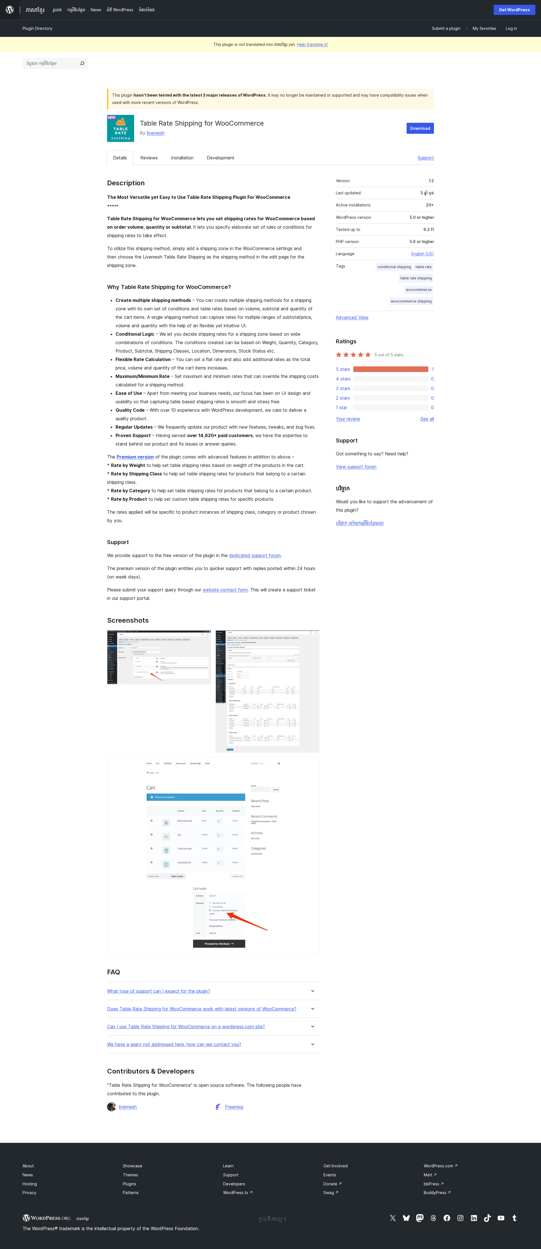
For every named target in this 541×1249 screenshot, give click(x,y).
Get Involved (335, 1165)
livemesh (156, 133)
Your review (348, 419)
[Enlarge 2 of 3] (312, 638)
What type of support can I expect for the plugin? (158, 991)
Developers (234, 1183)
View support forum (356, 466)
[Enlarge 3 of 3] (312, 765)
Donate (332, 1183)
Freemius (234, 1107)
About (28, 1165)
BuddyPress (437, 1192)
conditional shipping (394, 267)
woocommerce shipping (411, 301)
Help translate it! (312, 44)
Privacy (29, 1192)
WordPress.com (441, 1165)
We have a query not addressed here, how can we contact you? (174, 1044)
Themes (130, 1174)
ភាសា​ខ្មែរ (82, 1218)
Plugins (129, 1183)
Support (426, 158)
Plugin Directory (37, 28)
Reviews (149, 158)
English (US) (422, 253)
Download (420, 128)
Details (120, 158)
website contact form (225, 590)
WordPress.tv (238, 1192)
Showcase (132, 1165)
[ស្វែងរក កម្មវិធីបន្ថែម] (82, 63)
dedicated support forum (255, 555)
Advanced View (352, 317)
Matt (430, 1174)
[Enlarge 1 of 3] (203, 638)
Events (329, 1174)
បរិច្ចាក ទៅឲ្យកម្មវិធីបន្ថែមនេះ (360, 523)
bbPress (434, 1183)
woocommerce (419, 290)
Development (220, 158)
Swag (331, 1192)
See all (427, 419)
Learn (228, 1165)
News (28, 1174)
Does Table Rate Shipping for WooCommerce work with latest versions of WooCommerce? (201, 1009)
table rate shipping (416, 278)
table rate (424, 267)
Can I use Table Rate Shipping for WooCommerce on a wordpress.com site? (186, 1026)
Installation (182, 158)
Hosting (30, 1183)
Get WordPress (514, 9)
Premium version (135, 457)
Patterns (131, 1192)
